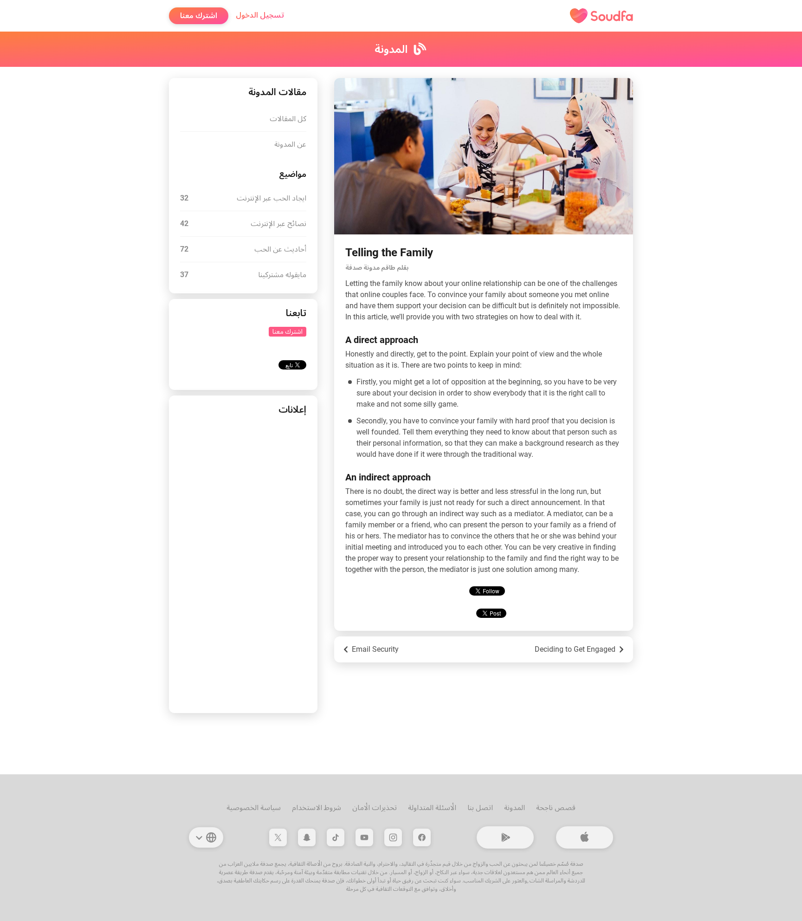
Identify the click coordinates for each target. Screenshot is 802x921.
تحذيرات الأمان (374, 807)
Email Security (375, 649)
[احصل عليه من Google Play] (505, 837)
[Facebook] (422, 837)
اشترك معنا (198, 15)
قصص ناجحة (556, 807)
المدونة (514, 807)
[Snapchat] (307, 837)
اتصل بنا (480, 807)
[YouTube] (364, 837)
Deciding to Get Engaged (575, 649)
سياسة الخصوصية (253, 807)
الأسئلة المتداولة (432, 807)
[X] (278, 837)
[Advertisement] (243, 562)
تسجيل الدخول (260, 15)
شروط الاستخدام (316, 807)
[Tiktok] (335, 837)
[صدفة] (601, 15)
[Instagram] (393, 837)
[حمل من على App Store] (584, 837)
